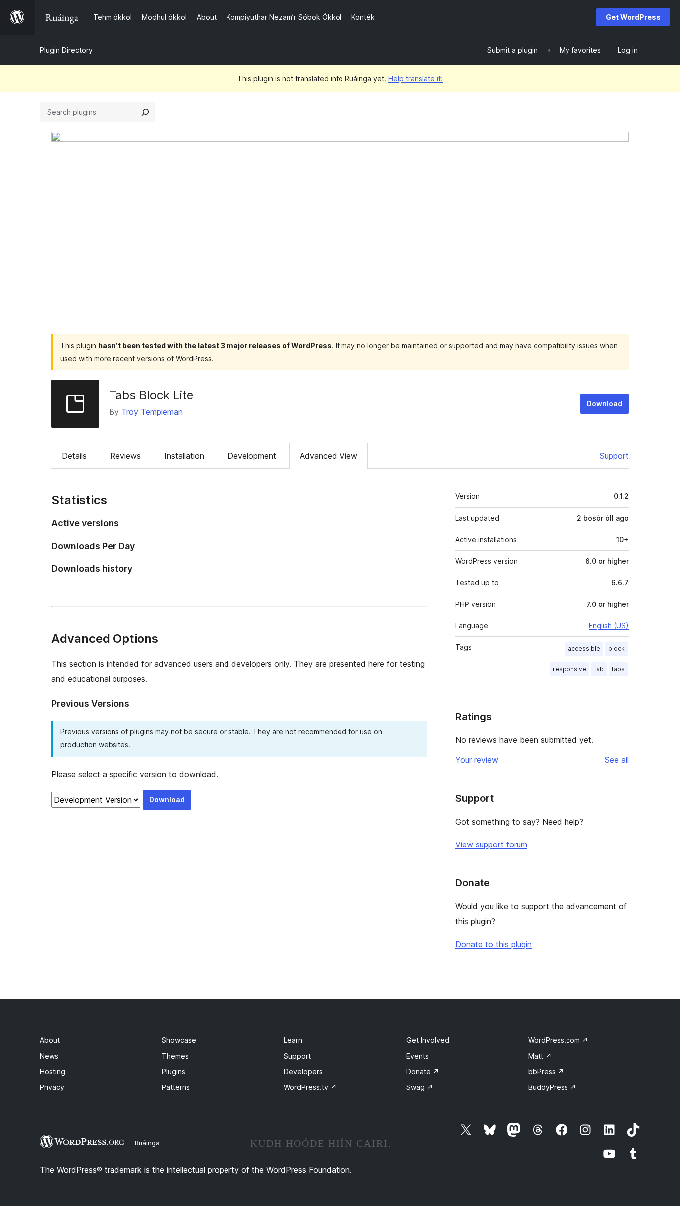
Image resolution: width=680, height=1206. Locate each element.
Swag (419, 1087)
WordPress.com (558, 1040)
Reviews (125, 456)
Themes (175, 1056)
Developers (303, 1071)
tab (599, 669)
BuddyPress (552, 1087)
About (50, 1040)
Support (614, 456)
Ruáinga (147, 1143)
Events (417, 1056)
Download (604, 403)
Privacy (52, 1087)
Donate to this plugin (493, 944)
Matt (540, 1056)
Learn (293, 1040)
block (616, 648)
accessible (584, 648)
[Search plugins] (145, 112)
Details (74, 456)
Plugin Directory (66, 50)
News (49, 1056)
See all (617, 760)
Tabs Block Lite (151, 395)
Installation (184, 456)
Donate (422, 1071)
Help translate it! (415, 78)
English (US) (609, 625)
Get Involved (427, 1040)
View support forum (491, 844)
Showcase (179, 1040)
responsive (569, 669)
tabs (618, 669)
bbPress (546, 1071)
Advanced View (328, 456)
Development (251, 456)
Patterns (176, 1087)
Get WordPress (633, 17)
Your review (476, 760)
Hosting (52, 1071)
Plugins (173, 1071)
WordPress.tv (310, 1087)
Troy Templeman (152, 412)
